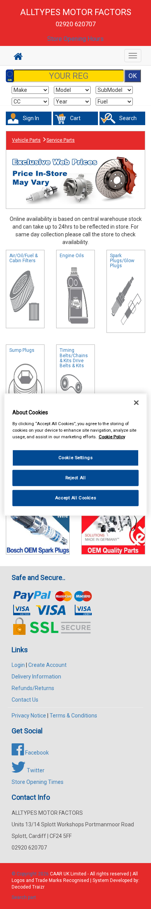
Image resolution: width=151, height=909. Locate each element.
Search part (24, 897)
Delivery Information (36, 676)
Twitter (35, 770)
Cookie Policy (112, 436)
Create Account (47, 665)
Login (18, 665)
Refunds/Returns (33, 688)
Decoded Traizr (28, 887)
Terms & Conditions (73, 715)
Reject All (75, 477)
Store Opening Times (37, 782)
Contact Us (25, 700)
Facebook (36, 753)
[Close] (136, 402)
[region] (76, 454)
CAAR (56, 874)
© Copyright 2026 (31, 874)
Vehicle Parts (26, 140)
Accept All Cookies (75, 497)
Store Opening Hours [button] (75, 38)
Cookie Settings (75, 457)
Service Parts (60, 140)
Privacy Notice (29, 715)
